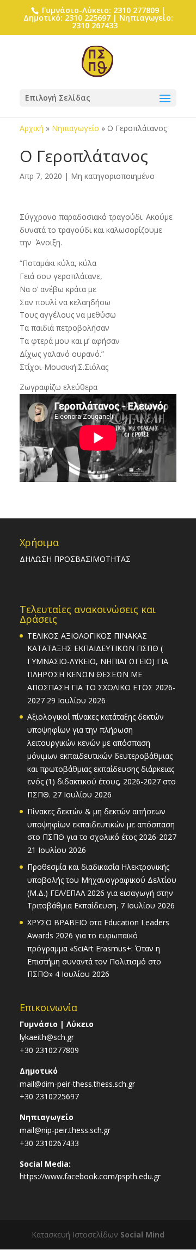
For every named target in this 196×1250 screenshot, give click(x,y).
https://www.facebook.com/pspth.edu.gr (90, 1176)
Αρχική (32, 128)
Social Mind (142, 1234)
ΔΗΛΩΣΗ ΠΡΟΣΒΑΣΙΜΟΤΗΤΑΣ (75, 559)
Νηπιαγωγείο (75, 128)
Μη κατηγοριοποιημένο (113, 176)
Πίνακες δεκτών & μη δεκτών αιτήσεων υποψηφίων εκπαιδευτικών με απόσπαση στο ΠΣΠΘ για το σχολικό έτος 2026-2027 (101, 824)
